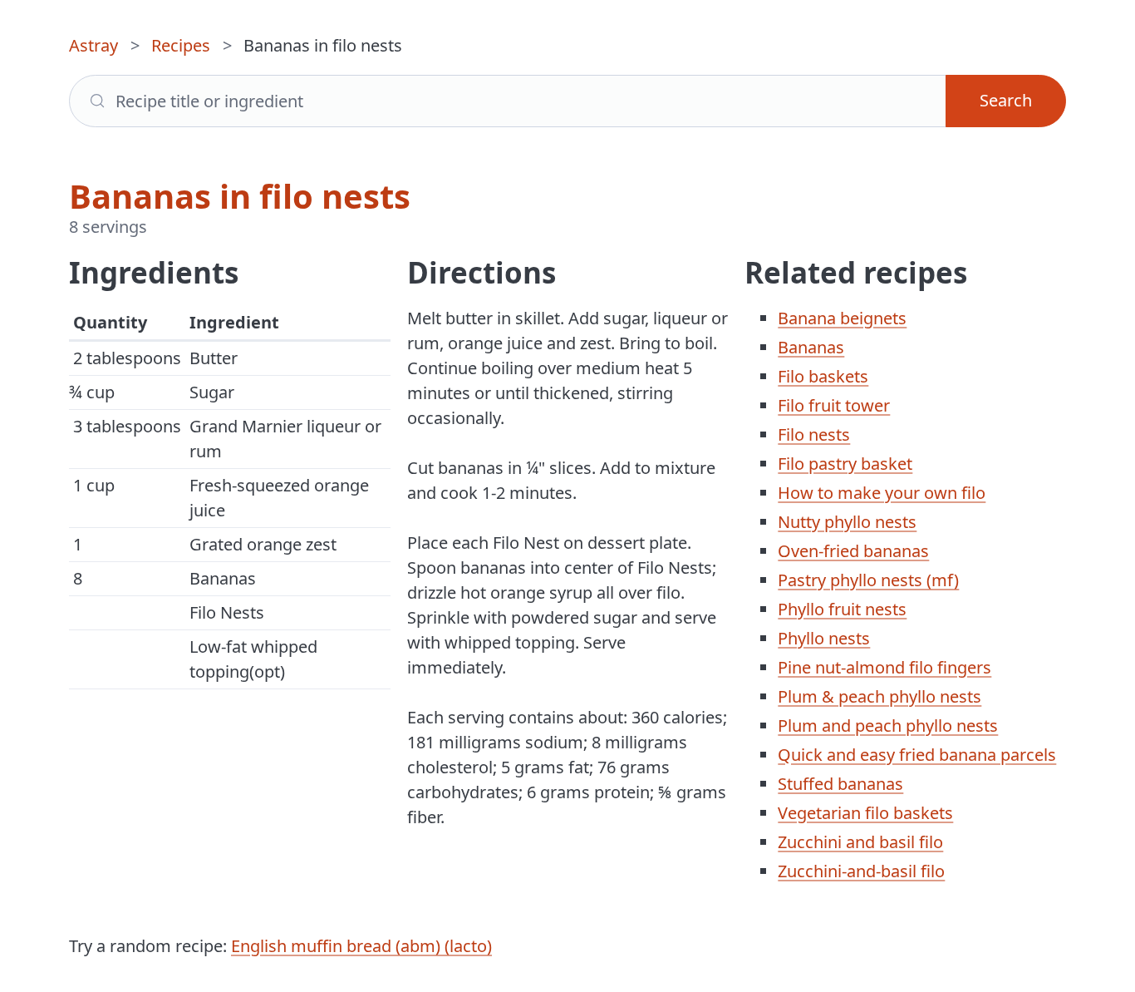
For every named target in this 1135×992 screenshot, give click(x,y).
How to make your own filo (881, 492)
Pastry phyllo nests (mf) (868, 580)
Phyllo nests (824, 638)
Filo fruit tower (834, 405)
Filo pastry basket (845, 463)
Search (1006, 100)
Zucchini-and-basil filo (861, 871)
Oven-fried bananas (853, 551)
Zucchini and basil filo (860, 842)
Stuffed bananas (840, 783)
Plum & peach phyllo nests (879, 696)
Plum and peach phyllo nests (888, 725)
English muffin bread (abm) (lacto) (361, 946)
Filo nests (814, 434)
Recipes (180, 45)
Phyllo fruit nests (842, 609)
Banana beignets (842, 318)
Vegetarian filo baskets (865, 813)
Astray (93, 45)
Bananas (811, 347)
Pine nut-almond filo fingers (884, 667)
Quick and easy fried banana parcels (917, 754)
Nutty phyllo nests (847, 522)
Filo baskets (823, 376)
